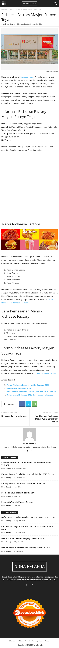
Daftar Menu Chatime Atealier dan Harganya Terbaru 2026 (28, 517)
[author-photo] (29, 434)
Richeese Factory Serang (13, 416)
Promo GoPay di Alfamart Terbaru (17, 502)
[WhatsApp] (34, 404)
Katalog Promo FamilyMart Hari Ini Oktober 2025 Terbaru (28, 474)
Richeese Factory (27, 77)
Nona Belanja (10, 24)
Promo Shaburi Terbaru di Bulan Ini (18, 492)
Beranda (4, 10)
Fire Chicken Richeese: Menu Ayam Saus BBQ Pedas (31, 391)
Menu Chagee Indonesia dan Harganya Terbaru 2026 (25, 547)
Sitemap (12, 641)
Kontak (47, 641)
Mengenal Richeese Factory (19, 388)
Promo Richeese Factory (45, 373)
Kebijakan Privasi (24, 641)
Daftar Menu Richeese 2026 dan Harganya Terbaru (29, 395)
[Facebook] (22, 404)
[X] (28, 404)
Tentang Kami (37, 641)
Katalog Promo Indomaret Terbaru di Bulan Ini (23, 483)
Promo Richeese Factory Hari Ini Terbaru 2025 (27, 385)
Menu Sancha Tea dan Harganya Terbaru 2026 (22, 538)
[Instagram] (31, 451)
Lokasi (11, 10)
